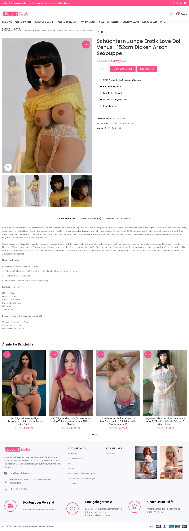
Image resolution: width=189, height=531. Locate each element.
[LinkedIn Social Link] (181, 3)
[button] (6, 190)
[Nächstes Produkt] (105, 32)
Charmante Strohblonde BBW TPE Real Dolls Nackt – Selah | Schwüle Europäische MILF (118, 421)
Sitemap (72, 483)
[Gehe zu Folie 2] (96, 434)
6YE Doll (113, 123)
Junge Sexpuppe (125, 123)
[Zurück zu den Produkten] (102, 32)
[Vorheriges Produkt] (98, 32)
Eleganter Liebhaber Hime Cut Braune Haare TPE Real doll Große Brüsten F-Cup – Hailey (165, 421)
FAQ (70, 463)
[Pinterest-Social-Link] (177, 3)
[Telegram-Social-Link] (185, 3)
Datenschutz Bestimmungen (81, 473)
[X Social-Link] (174, 3)
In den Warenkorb (123, 69)
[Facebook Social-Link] (170, 3)
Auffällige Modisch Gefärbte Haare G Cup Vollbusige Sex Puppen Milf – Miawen (71, 421)
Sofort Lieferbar (60, 3)
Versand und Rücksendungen (82, 478)
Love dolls (110, 453)
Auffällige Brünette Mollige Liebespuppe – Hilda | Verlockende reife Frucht (24, 421)
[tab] (68, 217)
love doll (25, 244)
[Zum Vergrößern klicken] (8, 167)
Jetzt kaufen (147, 69)
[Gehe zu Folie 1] (93, 434)
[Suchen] (172, 14)
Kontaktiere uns (75, 458)
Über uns (72, 453)
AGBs (71, 468)
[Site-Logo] (15, 13)
